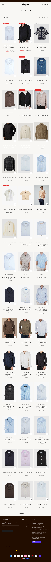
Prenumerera (7, 530)
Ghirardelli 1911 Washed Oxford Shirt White (25, 243)
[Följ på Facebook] (2, 546)
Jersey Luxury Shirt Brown (9, 505)
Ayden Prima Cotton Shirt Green (25, 343)
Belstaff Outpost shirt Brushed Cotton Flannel (9, 178)
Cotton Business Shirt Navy (9, 473)
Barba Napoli (9, 404)
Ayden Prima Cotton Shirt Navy (9, 375)
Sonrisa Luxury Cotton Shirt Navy (9, 310)
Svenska (31, 550)
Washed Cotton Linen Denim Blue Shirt (42, 81)
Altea (25, 274)
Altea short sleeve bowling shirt (25, 277)
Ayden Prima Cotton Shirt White (41, 343)
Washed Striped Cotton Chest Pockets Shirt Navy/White (41, 311)
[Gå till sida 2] (29, 512)
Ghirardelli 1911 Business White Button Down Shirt (9, 82)
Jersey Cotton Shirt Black (25, 48)
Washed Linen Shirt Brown (9, 114)
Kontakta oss (24, 528)
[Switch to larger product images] (2, 17)
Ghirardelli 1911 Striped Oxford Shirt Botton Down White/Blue (42, 441)
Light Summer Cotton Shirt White (42, 505)
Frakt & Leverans (25, 524)
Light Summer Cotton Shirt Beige (25, 505)
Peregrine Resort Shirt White (9, 243)
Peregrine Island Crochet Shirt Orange (41, 210)
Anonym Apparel (9, 340)
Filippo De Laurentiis (25, 45)
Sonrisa (9, 307)
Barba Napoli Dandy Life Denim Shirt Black (9, 407)
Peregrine (41, 45)
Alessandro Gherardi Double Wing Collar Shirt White (9, 49)
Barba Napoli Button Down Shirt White (25, 440)
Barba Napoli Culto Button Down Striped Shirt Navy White (25, 408)
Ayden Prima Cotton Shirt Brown (9, 343)
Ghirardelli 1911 (9, 79)
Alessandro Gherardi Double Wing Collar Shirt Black (25, 82)
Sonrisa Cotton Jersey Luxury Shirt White (25, 178)
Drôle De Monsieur (9, 207)
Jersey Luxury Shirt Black (41, 473)
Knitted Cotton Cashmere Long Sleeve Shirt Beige (41, 114)
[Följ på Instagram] (6, 546)
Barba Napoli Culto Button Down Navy (9, 440)
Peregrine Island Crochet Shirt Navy (41, 48)
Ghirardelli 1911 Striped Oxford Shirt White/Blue (42, 178)
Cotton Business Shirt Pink (25, 473)
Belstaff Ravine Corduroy (41, 146)
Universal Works (25, 207)
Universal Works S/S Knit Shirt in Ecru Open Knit (25, 210)
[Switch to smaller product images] (4, 17)
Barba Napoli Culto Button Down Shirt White (41, 408)
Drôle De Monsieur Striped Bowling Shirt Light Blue (9, 211)
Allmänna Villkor (25, 522)
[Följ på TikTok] (9, 546)
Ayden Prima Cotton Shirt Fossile (25, 375)
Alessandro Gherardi (9, 45)
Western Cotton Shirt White (25, 310)
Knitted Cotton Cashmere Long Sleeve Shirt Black (25, 114)
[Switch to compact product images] (7, 17)
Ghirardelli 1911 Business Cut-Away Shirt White (9, 277)
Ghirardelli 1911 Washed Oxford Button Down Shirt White (41, 244)
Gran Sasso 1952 (25, 112)
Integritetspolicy (25, 526)
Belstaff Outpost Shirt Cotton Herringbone (9, 146)
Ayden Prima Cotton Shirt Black (41, 375)
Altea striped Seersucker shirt (42, 277)
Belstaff (9, 144)
